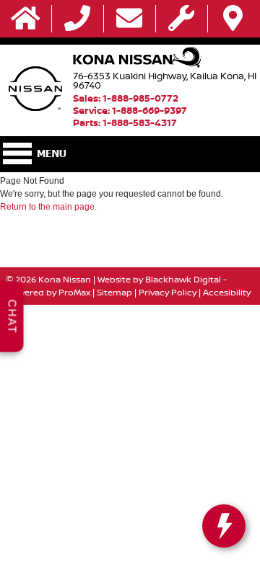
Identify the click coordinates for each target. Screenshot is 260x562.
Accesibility (227, 292)
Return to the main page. (48, 207)
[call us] (77, 19)
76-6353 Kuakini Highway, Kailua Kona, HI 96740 (164, 80)
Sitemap (114, 292)
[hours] (181, 19)
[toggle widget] (224, 526)
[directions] (233, 19)
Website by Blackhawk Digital (159, 279)
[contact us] (129, 19)
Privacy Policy (167, 292)
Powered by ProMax (48, 292)
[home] (25, 19)
